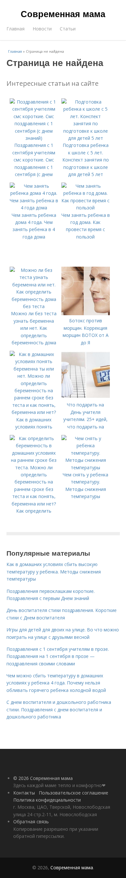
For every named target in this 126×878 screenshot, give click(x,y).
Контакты (24, 793)
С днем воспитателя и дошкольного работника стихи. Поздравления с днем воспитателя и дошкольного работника (58, 709)
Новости (42, 29)
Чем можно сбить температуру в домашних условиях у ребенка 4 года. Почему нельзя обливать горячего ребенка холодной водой (56, 682)
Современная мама (63, 13)
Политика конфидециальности (47, 800)
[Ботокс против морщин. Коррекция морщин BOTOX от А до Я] (85, 313)
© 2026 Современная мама (43, 778)
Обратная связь (31, 821)
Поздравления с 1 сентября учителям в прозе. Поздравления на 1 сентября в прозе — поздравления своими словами (57, 656)
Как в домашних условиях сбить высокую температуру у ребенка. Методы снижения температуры (53, 571)
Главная (15, 29)
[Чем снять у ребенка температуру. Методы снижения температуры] (85, 467)
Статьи (68, 29)
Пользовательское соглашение (73, 793)
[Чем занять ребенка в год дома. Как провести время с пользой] (85, 208)
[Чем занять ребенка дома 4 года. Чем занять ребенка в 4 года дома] (34, 208)
